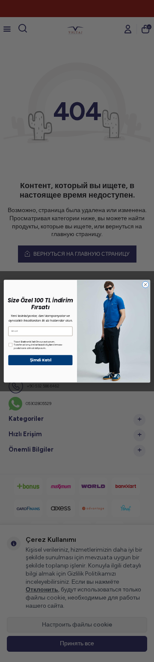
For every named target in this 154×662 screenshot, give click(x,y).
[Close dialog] (145, 284)
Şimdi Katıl (40, 360)
